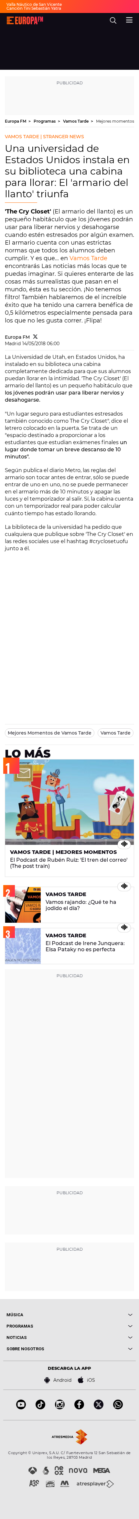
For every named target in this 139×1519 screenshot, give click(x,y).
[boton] (101, 1315)
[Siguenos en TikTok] (40, 1407)
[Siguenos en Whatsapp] (118, 1407)
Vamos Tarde (76, 121)
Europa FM (16, 121)
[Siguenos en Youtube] (21, 1407)
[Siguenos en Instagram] (60, 1407)
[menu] (129, 19)
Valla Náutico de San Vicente (34, 4)
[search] (113, 20)
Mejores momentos (115, 121)
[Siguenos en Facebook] (79, 1407)
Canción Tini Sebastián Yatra (33, 8)
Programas (45, 121)
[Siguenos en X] (98, 1407)
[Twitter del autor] (35, 337)
